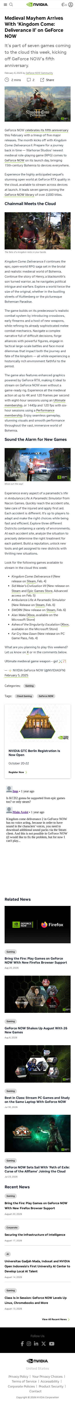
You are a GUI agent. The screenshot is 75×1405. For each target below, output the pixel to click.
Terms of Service (24, 1381)
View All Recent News (54, 1319)
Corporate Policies (21, 1386)
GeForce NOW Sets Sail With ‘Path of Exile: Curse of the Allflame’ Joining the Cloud (37, 1169)
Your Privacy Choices (47, 1376)
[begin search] (11, 4)
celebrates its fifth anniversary (46, 130)
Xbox (31, 615)
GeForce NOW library (19, 195)
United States (37, 1368)
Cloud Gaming (24, 696)
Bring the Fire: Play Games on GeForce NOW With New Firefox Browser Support (36, 960)
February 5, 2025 (16, 675)
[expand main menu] (5, 4)
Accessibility (50, 1381)
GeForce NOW (14, 160)
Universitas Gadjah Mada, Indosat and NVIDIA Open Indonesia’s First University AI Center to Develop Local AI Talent (37, 1266)
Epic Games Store (39, 591)
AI (8, 1254)
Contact (35, 1391)
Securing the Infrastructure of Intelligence (35, 1235)
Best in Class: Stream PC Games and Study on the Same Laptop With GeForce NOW (37, 1100)
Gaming (11, 1196)
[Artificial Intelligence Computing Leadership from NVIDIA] (37, 5)
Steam (31, 581)
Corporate (12, 1227)
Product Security (51, 1386)
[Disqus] (38, 834)
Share (50, 80)
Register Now (16, 772)
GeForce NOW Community (39, 73)
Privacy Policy (18, 1376)
